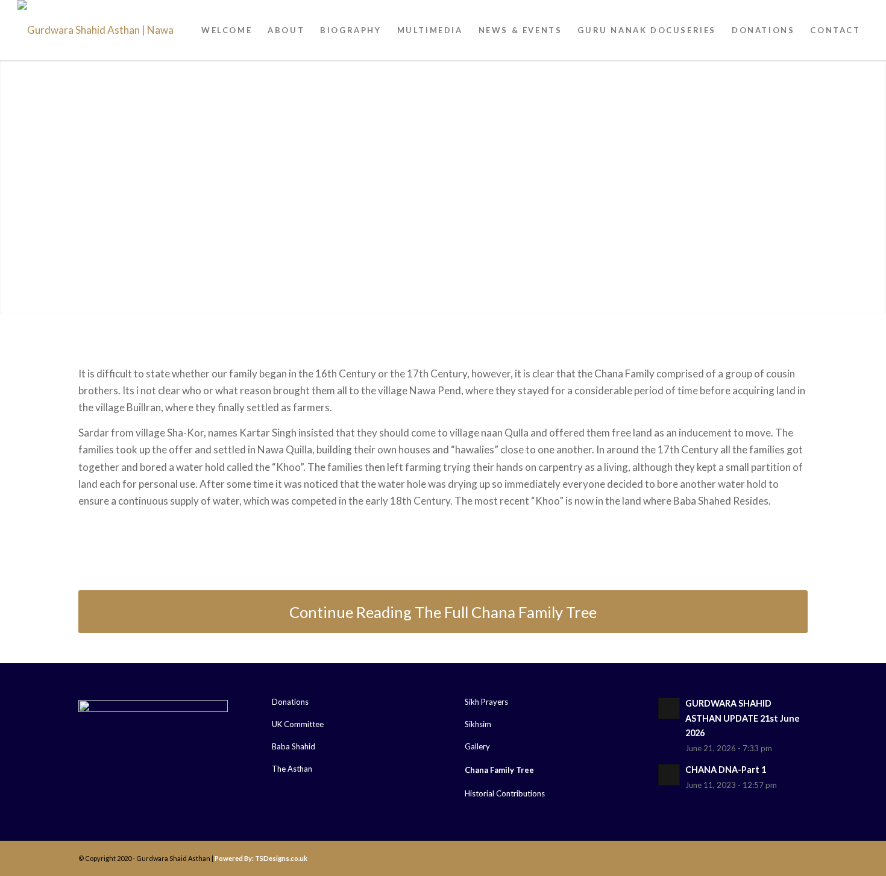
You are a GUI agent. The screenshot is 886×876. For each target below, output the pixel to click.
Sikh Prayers (486, 702)
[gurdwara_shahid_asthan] (107, 30)
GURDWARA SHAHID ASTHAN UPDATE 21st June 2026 (742, 718)
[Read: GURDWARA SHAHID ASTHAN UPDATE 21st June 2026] (669, 708)
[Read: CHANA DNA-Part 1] (669, 775)
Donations (290, 702)
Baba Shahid (293, 746)
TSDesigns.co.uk (281, 858)
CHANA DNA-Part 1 (725, 769)
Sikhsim (478, 724)
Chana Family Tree (499, 770)
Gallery (477, 746)
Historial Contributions (505, 793)
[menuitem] (226, 30)
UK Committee (298, 724)
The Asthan (292, 769)
